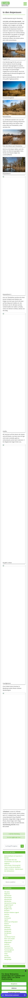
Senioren (6, 944)
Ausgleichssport (8, 905)
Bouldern (6, 910)
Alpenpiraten (8, 897)
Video (6, 953)
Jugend (6, 920)
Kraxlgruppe (7, 931)
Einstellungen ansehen (14, 992)
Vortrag (6, 955)
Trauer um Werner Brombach (12, 867)
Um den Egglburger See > (14, 837)
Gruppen (6, 916)
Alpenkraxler (7, 895)
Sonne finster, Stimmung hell (12, 865)
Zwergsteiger (7, 959)
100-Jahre (7, 892)
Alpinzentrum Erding (10, 903)
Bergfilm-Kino (8, 908)
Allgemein (7, 894)
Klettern (6, 923)
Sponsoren (7, 946)
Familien (6, 914)
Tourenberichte (8, 948)
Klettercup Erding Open (11, 922)
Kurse (5, 935)
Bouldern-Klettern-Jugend (11, 912)
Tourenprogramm (9, 950)
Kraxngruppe (7, 933)
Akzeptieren (14, 984)
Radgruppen (7, 942)
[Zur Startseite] (5, 4)
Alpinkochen (7, 901)
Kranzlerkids (7, 929)
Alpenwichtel (8, 899)
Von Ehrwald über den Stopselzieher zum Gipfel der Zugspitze (12, 861)
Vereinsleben (8, 952)
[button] (25, 971)
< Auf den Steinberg (14, 834)
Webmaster (7, 957)
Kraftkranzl (7, 927)
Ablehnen (14, 988)
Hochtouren (7, 918)
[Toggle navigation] (25, 4)
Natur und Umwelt (9, 938)
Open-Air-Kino (8, 940)
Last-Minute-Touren (9, 937)
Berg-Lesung (7, 907)
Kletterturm (7, 925)
